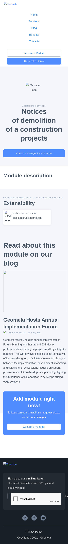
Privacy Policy (34, 531)
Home (34, 14)
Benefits (34, 34)
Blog (34, 28)
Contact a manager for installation (34, 153)
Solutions (34, 21)
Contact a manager (34, 426)
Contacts (34, 41)
